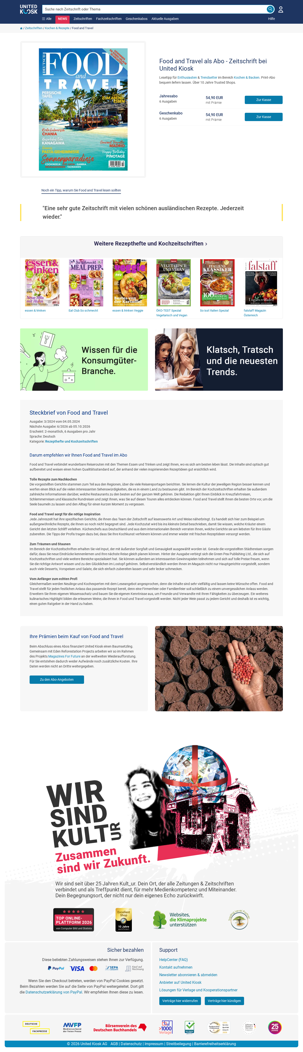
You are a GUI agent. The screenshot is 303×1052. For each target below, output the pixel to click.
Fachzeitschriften (109, 19)
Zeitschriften (83, 19)
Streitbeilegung (178, 1044)
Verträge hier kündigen (224, 1001)
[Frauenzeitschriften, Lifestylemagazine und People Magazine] (219, 359)
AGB (114, 1044)
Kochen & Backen (246, 77)
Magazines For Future (64, 656)
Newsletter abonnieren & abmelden (188, 975)
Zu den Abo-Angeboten (57, 679)
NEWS (62, 19)
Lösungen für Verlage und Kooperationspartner (198, 990)
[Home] (21, 28)
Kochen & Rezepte (57, 28)
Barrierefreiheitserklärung (215, 1044)
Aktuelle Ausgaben (165, 19)
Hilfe (271, 19)
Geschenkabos (136, 19)
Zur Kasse (263, 100)
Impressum (154, 1044)
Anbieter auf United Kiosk (180, 982)
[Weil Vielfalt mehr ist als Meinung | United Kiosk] (28, 9)
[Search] (270, 9)
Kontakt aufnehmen (175, 967)
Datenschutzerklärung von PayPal (54, 992)
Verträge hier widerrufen (180, 1001)
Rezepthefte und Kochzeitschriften (71, 441)
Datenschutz (131, 1044)
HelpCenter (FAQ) (173, 959)
